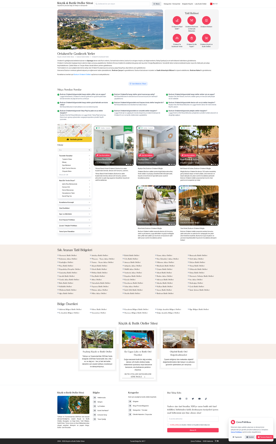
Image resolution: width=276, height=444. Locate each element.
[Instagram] (186, 398)
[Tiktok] (206, 398)
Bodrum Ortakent (103, 163)
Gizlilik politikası (175, 425)
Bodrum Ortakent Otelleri (82, 74)
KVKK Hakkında (208, 441)
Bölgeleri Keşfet (187, 4)
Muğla (112, 163)
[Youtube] (199, 398)
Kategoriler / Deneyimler (172, 4)
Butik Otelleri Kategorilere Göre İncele (138, 375)
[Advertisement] (113, 199)
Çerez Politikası (196, 441)
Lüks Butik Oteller (201, 4)
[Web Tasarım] (217, 441)
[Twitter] (193, 398)
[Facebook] (180, 398)
